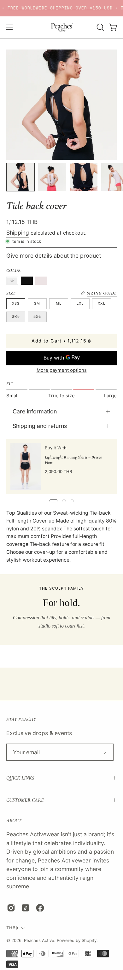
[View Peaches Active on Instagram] (11, 908)
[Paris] (41, 281)
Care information (35, 411)
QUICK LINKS (20, 778)
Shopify (89, 940)
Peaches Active (39, 940)
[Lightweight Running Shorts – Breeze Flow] (25, 466)
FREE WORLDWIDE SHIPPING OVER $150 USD (56, 8)
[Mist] (27, 281)
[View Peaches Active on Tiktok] (25, 908)
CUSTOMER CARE (25, 800)
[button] (99, 27)
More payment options (62, 370)
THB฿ (12, 927)
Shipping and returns (40, 426)
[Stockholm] (12, 281)
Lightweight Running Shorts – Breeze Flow (73, 459)
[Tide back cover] (20, 177)
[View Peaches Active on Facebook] (40, 908)
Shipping (17, 233)
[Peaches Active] (61, 27)
